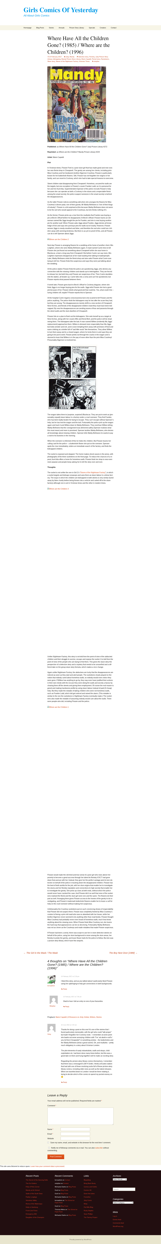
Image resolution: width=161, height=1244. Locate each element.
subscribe (99, 1148)
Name (50, 1129)
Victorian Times (84, 61)
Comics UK (87, 1190)
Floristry (92, 57)
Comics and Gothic (90, 1187)
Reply (65, 989)
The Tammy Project (90, 1217)
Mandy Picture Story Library (71, 59)
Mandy (72, 57)
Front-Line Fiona (31, 1210)
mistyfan (96, 61)
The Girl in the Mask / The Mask (41, 953)
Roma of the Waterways (34, 1204)
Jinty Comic (88, 1200)
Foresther (87, 1197)
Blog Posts (40, 28)
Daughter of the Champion (35, 1217)
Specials (92, 28)
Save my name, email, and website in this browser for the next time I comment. (80, 1143)
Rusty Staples (88, 1210)
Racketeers (105, 59)
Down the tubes (89, 1193)
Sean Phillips (88, 1214)
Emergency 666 (31, 1214)
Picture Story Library (76, 28)
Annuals (62, 28)
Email (50, 1134)
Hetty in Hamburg (32, 1207)
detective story (83, 57)
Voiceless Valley (31, 1200)
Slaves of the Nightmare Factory (67, 61)
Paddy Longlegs (31, 1197)
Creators (103, 28)
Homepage (27, 28)
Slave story (51, 61)
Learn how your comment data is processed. (48, 1166)
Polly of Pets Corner (33, 1187)
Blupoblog (87, 1180)
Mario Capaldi (86, 59)
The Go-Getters (31, 1183)
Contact (113, 28)
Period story (96, 59)
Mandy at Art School (33, 1190)
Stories (51, 28)
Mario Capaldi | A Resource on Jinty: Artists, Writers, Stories (79, 1017)
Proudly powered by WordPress (80, 1239)
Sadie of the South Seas (34, 1193)
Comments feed (118, 1223)
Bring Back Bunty (90, 1183)
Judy (67, 57)
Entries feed (117, 1219)
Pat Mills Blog (88, 1207)
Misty (85, 1204)
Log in (115, 1216)
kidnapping (57, 59)
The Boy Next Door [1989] (123, 953)
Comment (51, 1106)
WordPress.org (118, 1226)
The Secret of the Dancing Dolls (37, 1180)
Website (50, 1138)
